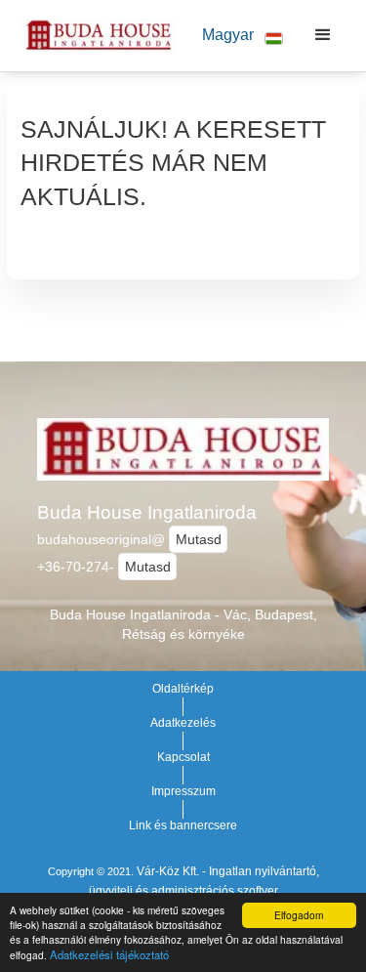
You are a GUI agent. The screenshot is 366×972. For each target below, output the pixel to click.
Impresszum (183, 791)
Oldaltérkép (183, 689)
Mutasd (199, 539)
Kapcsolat (183, 757)
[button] (234, 35)
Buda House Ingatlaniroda (147, 512)
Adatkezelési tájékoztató (109, 954)
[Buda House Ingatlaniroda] (94, 35)
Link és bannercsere (183, 825)
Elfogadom (298, 915)
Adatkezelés (183, 723)
